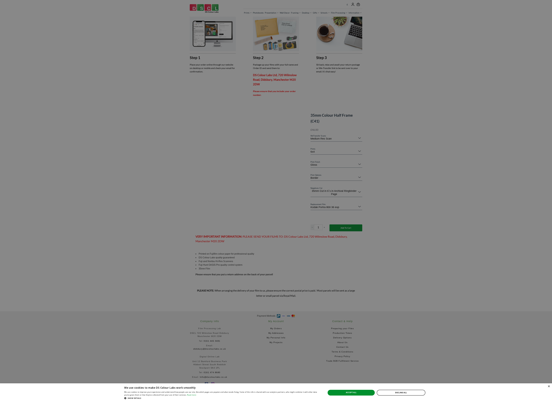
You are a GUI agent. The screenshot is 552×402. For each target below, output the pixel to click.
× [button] (549, 386)
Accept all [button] (351, 392)
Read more (191, 395)
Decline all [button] (401, 392)
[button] (222, 398)
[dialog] (276, 392)
